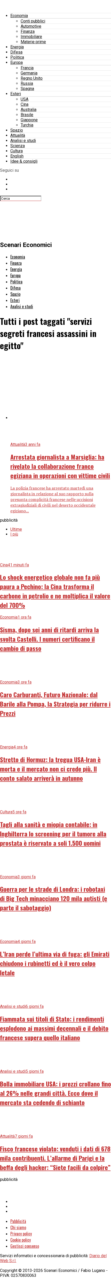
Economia (19, 15)
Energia (17, 46)
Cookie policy (20, 1240)
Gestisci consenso (24, 1246)
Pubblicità (18, 1221)
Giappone (29, 119)
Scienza (17, 145)
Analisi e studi (23, 140)
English (16, 156)
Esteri (15, 93)
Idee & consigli (23, 161)
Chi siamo (18, 1227)
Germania (29, 73)
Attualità (17, 135)
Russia (27, 83)
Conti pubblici (33, 21)
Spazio (16, 130)
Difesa (16, 52)
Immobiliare (31, 36)
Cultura (16, 150)
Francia (27, 67)
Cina (24, 104)
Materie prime (33, 41)
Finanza (28, 31)
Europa (16, 62)
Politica (17, 57)
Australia (28, 109)
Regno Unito (32, 78)
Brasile (27, 114)
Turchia (27, 125)
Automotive (31, 26)
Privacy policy (21, 1234)
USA (24, 99)
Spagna (27, 88)
